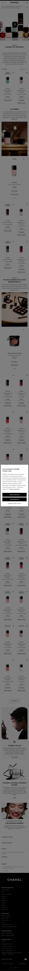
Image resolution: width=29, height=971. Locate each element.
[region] (14, 485)
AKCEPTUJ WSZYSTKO (14, 494)
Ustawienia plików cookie (14, 503)
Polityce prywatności (14, 489)
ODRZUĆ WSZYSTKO (14, 499)
